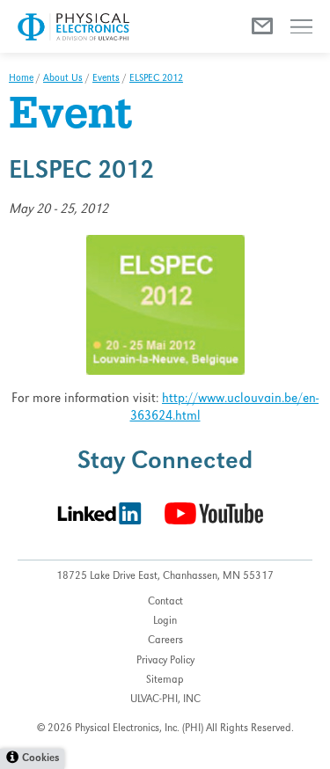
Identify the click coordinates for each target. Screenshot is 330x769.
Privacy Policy (165, 661)
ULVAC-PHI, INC (165, 700)
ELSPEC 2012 (156, 79)
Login (165, 621)
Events (106, 79)
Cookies (40, 759)
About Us (63, 79)
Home (21, 79)
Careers (165, 641)
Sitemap (165, 680)
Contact (165, 602)
